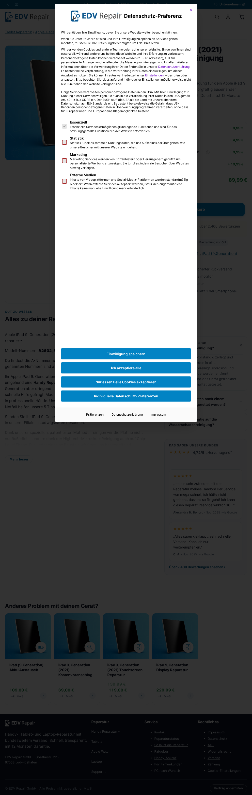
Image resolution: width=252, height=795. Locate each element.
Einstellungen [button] (154, 75)
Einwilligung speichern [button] (126, 354)
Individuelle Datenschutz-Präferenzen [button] (126, 396)
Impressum (158, 414)
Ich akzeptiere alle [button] (126, 368)
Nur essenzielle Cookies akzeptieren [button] (126, 382)
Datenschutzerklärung (173, 67)
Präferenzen (95, 414)
